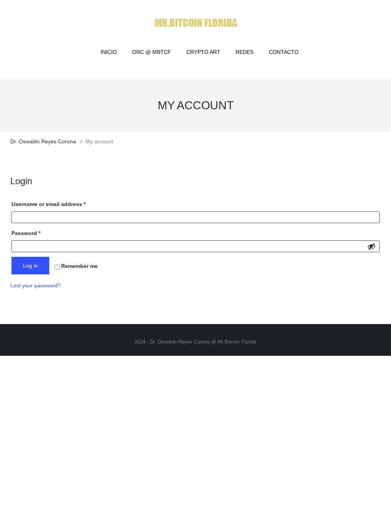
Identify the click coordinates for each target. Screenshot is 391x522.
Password (37, 233)
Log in (30, 266)
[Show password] (371, 246)
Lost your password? (35, 285)
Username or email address (60, 204)
